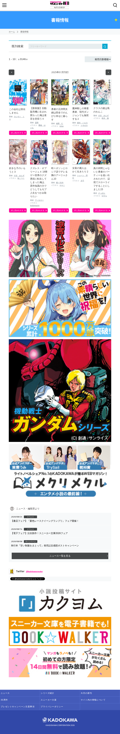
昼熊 (36, 123)
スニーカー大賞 (48, 700)
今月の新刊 (86, 693)
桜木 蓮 (105, 118)
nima (62, 126)
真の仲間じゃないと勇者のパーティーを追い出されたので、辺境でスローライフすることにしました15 (101, 179)
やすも (104, 196)
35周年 (4, 700)
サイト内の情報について (93, 700)
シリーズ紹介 (47, 693)
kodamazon (35, 206)
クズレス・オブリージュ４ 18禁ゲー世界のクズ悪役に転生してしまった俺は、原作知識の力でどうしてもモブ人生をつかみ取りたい (38, 182)
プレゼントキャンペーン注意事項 (18, 706)
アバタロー (39, 200)
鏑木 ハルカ (82, 123)
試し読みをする (17, 133)
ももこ (62, 185)
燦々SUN (59, 183)
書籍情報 (24, 32)
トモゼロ (84, 125)
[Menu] (4, 5)
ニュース (5, 693)
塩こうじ (20, 178)
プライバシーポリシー (52, 706)
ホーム (12, 32)
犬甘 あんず (103, 116)
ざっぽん (101, 193)
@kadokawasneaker (34, 571)
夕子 (82, 181)
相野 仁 (59, 124)
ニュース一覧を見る (60, 556)
